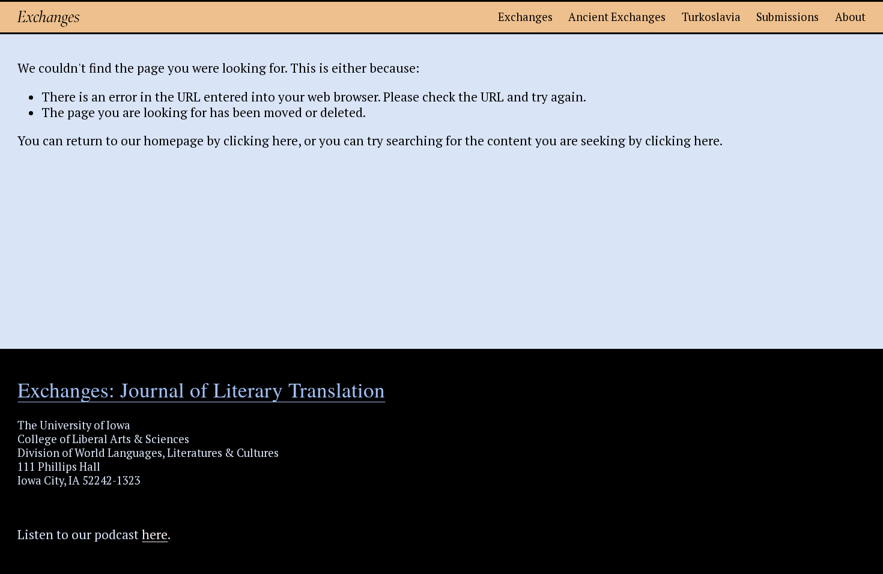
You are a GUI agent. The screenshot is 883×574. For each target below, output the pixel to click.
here (155, 534)
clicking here (260, 140)
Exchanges (48, 17)
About (850, 17)
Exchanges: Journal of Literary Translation (201, 390)
